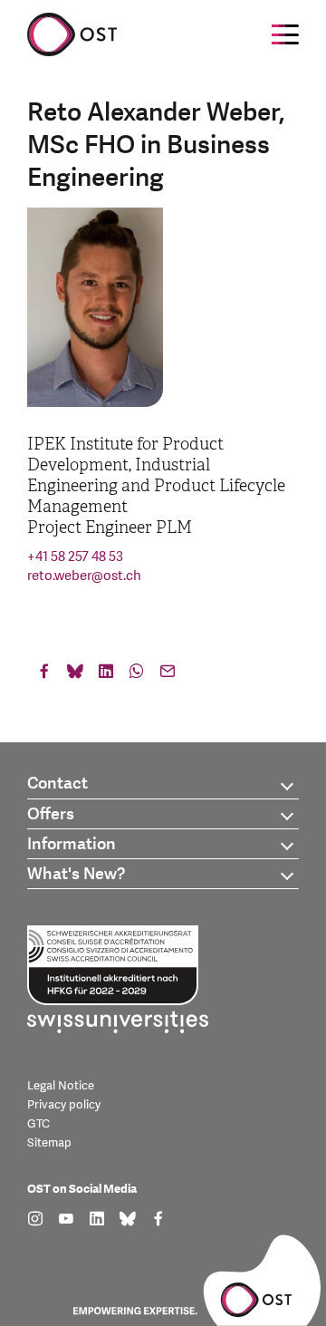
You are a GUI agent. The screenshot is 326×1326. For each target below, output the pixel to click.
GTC (38, 1124)
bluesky (75, 675)
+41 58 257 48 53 (75, 556)
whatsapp (137, 675)
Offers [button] (50, 814)
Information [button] (71, 844)
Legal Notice (60, 1086)
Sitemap (49, 1143)
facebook (44, 675)
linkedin (106, 675)
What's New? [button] (76, 874)
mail (167, 675)
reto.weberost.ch (84, 576)
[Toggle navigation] (285, 34)
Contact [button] (57, 783)
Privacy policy (64, 1105)
